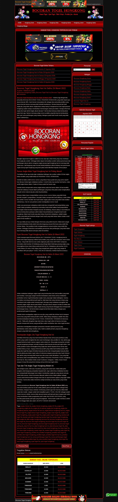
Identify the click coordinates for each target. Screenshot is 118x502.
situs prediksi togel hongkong (48, 439)
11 (79, 126)
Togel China (78, 245)
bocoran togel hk (51, 421)
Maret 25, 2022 (30, 90)
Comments (22, 94)
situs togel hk (63, 439)
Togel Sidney (78, 232)
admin (20, 90)
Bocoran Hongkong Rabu (82, 88)
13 (87, 126)
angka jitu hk (28, 408)
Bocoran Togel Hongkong (59, 92)
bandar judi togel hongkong (32, 417)
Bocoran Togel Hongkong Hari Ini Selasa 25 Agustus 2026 (36, 75)
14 (91, 126)
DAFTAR (96, 200)
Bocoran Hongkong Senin (82, 97)
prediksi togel (41, 435)
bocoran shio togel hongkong (35, 421)
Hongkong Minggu (22, 26)
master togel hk (39, 430)
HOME (19, 23)
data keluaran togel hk (57, 426)
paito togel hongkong (24, 432)
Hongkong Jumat (79, 23)
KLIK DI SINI (61, 467)
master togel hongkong (52, 430)
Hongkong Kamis (66, 23)
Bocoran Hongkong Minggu (83, 85)
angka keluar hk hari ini (36, 410)
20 (87, 129)
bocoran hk (45, 419)
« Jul (75, 138)
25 (79, 132)
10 (75, 126)
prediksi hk (35, 432)
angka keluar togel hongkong (36, 413)
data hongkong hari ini (41, 426)
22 (95, 129)
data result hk (38, 428)
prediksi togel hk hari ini (53, 435)
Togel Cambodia (79, 248)
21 (91, 129)
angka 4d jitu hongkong (39, 406)
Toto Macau (77, 239)
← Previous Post (22, 446)
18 (79, 129)
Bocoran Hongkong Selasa (82, 94)
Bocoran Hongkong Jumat (82, 78)
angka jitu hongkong (53, 408)
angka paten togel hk (34, 415)
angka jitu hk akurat (39, 408)
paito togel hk (64, 430)
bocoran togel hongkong (30, 424)
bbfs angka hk (21, 419)
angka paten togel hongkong (51, 415)
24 (75, 132)
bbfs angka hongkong (34, 419)
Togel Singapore (79, 229)
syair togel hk (35, 441)
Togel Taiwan (78, 242)
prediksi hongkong (45, 432)
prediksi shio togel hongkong (26, 435)
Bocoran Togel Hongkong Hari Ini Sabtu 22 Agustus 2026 (35, 82)
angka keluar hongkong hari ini (55, 410)
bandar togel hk (46, 417)
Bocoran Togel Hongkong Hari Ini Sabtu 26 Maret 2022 (41, 88)
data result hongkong (50, 428)
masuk (27, 453)
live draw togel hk (63, 428)
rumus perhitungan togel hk (41, 437)
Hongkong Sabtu (91, 23)
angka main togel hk (53, 413)
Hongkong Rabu (54, 23)
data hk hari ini (29, 426)
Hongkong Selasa (42, 23)
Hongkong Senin (29, 23)
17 (75, 129)
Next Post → (67, 446)
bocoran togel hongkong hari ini (49, 424)
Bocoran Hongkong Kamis (82, 81)
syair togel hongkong (47, 441)
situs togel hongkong (24, 441)
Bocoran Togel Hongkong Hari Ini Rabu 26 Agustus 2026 (35, 72)
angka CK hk (52, 406)
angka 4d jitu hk (26, 406)
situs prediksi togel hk (31, 439)
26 (83, 132)
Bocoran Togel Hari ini (43, 92)
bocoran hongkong (56, 419)
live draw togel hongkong (25, 430)
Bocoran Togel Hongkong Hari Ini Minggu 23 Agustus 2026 (36, 79)
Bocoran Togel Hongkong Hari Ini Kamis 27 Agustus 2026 (36, 69)
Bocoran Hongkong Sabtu (26, 92)
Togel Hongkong (79, 235)
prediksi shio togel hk (59, 432)
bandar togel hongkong (59, 417)
